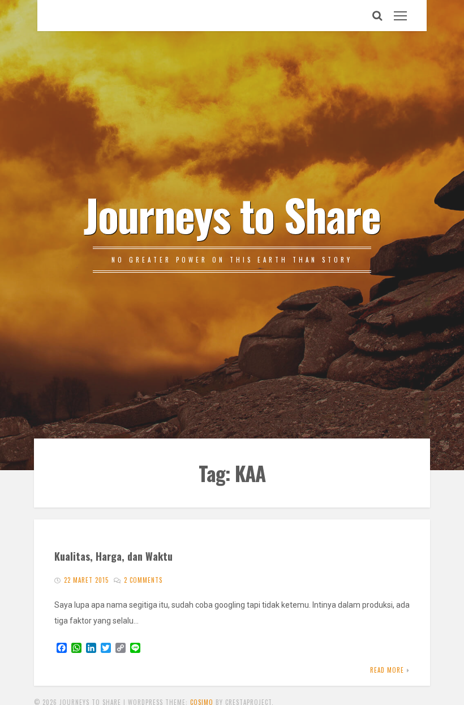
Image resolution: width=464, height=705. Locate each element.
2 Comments (143, 579)
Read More (387, 669)
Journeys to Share (232, 214)
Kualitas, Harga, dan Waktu (113, 556)
